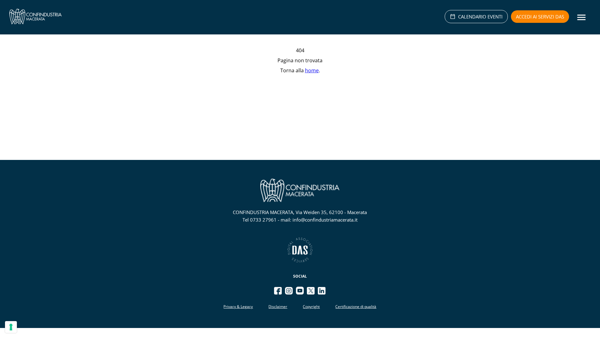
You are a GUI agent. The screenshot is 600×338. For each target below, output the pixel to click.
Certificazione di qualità (355, 306)
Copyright (311, 306)
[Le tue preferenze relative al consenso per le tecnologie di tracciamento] (11, 327)
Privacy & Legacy (238, 306)
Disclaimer (277, 306)
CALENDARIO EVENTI (480, 16)
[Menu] (581, 17)
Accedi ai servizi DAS (540, 16)
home (312, 70)
